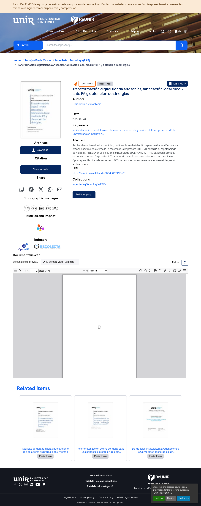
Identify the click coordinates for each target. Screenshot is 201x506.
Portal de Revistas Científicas (100, 481)
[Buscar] (181, 45)
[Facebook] (15, 484)
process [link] (163, 130)
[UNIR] (31, 479)
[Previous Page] (28, 271)
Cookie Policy (106, 497)
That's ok (159, 498)
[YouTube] (37, 484)
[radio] (165, 270)
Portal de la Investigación (100, 486)
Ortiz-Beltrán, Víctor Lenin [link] (87, 104)
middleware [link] (101, 130)
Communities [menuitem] (55, 31)
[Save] (160, 271)
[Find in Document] (20, 271)
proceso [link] (127, 130)
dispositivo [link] (86, 130)
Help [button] (133, 31)
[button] (163, 31)
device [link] (143, 130)
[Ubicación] (43, 484)
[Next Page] (46, 271)
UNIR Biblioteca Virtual (100, 475)
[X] (20, 484)
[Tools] (184, 271)
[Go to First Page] (25, 271)
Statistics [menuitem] (112, 31)
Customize (184, 498)
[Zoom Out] (84, 271)
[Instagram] (25, 484)
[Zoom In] (87, 271)
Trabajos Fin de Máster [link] (38, 60)
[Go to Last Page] (49, 271)
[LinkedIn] (31, 484)
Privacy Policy (87, 497)
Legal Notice (69, 497)
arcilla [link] (76, 130)
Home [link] (17, 60)
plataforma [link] (115, 130)
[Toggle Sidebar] (15, 271)
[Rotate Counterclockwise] (145, 271)
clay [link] (135, 130)
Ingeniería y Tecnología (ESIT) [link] (72, 60)
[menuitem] (85, 32)
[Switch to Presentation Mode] (150, 271)
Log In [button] (152, 31)
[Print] (155, 271)
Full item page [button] (84, 195)
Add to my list (179, 84)
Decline (170, 498)
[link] (40, 150)
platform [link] (152, 130)
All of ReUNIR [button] (84, 31)
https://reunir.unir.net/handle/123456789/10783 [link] (99, 173)
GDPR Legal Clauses (127, 497)
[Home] (38, 20)
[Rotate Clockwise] (140, 271)
